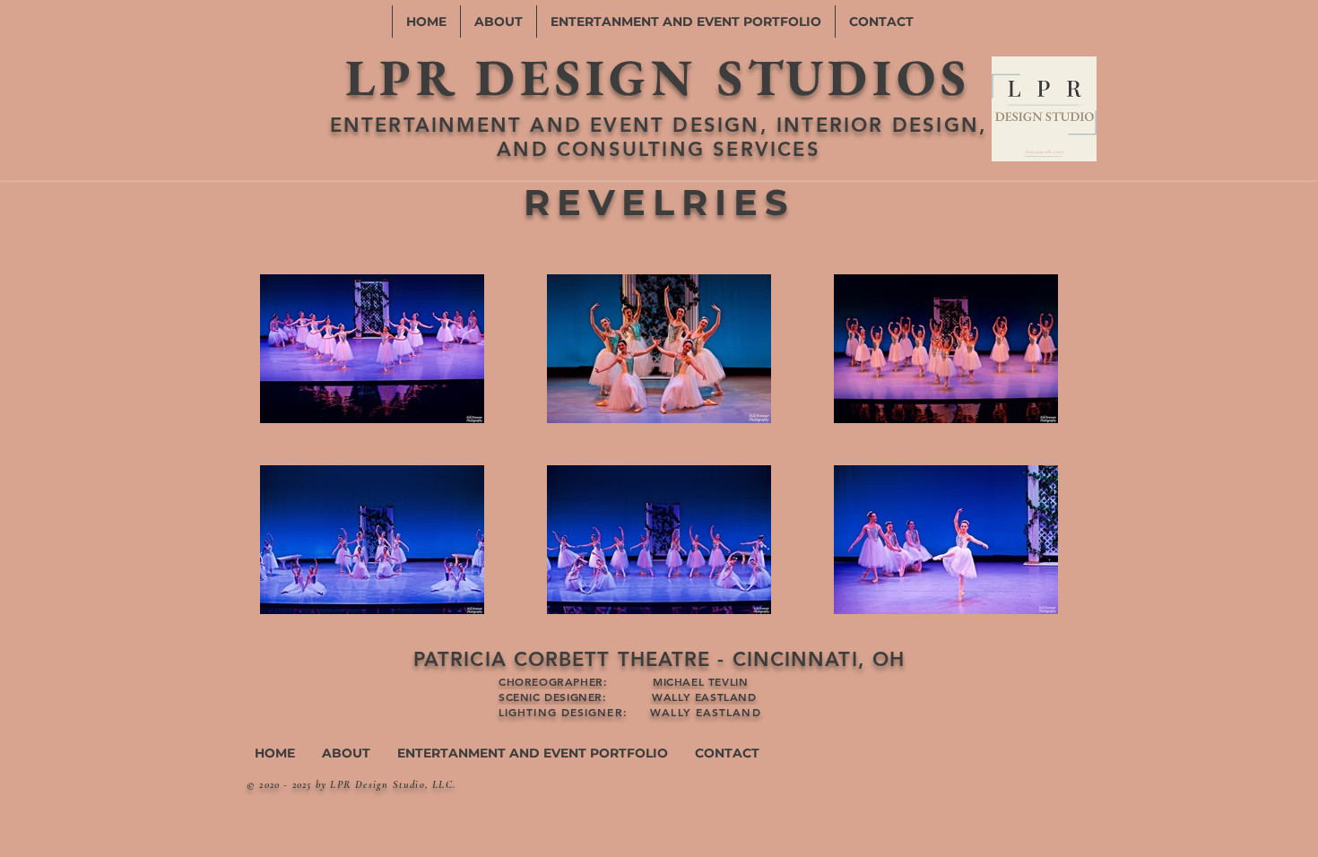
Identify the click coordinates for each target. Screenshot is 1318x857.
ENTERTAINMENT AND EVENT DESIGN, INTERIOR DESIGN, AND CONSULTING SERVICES (659, 137)
